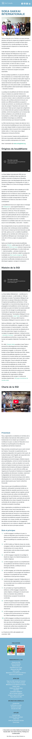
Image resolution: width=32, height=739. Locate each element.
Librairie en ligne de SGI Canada (16, 695)
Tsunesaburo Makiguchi (16, 691)
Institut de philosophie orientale (16, 720)
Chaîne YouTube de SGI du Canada (16, 683)
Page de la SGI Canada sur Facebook (16, 681)
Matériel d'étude (16, 665)
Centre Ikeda (16, 722)
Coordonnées (16, 703)
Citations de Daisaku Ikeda (16, 688)
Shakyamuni (6, 207)
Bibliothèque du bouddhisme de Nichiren (16, 672)
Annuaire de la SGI (16, 708)
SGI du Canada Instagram (16, 693)
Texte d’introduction (16, 664)
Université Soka (16, 715)
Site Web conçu (10, 736)
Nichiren (9, 245)
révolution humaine (8, 335)
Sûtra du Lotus (13, 247)
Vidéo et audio (16, 671)
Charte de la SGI (16, 662)
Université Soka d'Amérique (16, 717)
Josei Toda (16, 316)
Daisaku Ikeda (11, 344)
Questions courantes (16, 707)
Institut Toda (16, 718)
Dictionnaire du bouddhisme (16, 674)
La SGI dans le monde (16, 705)
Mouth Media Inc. (21, 736)
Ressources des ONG (16, 669)
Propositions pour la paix (16, 667)
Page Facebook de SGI (16, 697)
